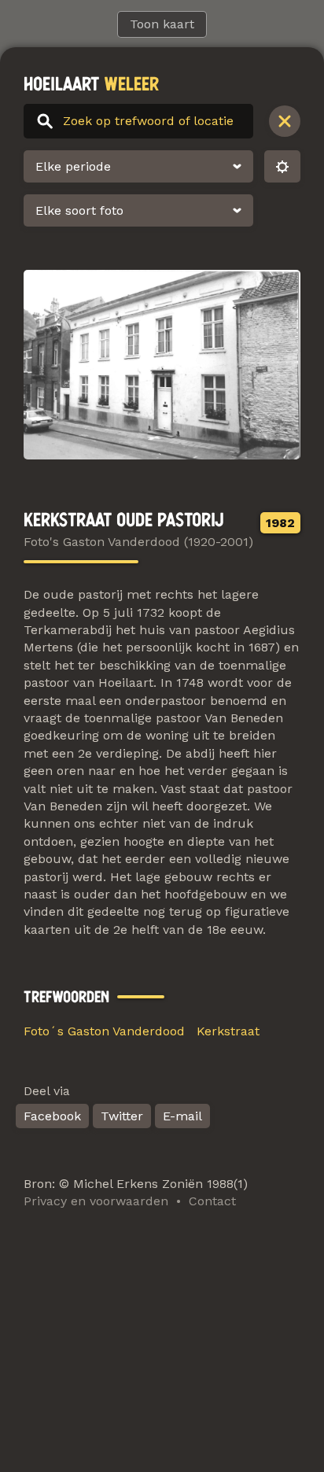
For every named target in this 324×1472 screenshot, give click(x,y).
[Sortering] (282, 166)
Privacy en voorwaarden (96, 1200)
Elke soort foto (79, 210)
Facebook (52, 1116)
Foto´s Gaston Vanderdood (104, 1031)
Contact (212, 1200)
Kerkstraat (228, 1031)
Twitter (122, 1116)
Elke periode (73, 166)
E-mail (182, 1116)
